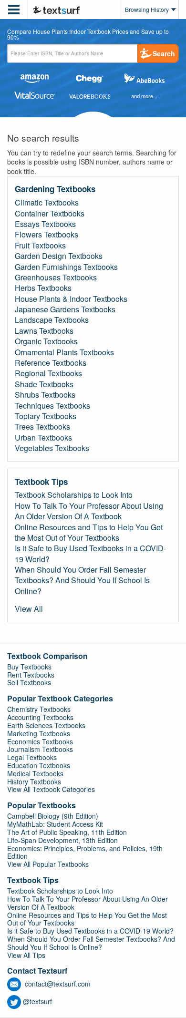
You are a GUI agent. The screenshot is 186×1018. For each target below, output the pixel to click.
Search (164, 53)
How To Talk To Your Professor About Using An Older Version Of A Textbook (89, 511)
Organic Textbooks (46, 341)
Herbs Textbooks (43, 288)
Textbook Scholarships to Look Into (74, 495)
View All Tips (26, 955)
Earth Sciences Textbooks (46, 725)
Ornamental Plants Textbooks (64, 352)
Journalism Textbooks (40, 749)
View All (29, 609)
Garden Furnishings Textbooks (66, 267)
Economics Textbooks (40, 741)
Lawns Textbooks (44, 331)
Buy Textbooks (29, 666)
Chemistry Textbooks (39, 709)
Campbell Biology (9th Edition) (52, 816)
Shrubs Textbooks (45, 395)
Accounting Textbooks (40, 717)
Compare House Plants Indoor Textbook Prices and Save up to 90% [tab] (88, 35)
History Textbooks (34, 781)
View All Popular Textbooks (48, 864)
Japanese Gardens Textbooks (65, 309)
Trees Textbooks (42, 427)
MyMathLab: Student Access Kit (55, 824)
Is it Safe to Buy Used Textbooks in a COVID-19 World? (90, 553)
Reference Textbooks (50, 363)
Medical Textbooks (35, 773)
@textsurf (37, 1001)
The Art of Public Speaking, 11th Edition (67, 832)
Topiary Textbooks (45, 416)
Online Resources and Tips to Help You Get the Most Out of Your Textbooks (89, 532)
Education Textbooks (38, 765)
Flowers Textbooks (46, 234)
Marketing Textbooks (38, 733)
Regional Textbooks (48, 373)
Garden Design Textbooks (59, 256)
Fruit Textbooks (40, 245)
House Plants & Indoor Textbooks (71, 299)
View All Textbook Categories (51, 789)
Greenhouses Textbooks (56, 277)
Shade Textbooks (44, 384)
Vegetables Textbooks (52, 448)
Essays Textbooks (45, 224)
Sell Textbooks (29, 682)
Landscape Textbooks (52, 320)
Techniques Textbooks (52, 406)
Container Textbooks (49, 213)
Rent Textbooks (30, 674)
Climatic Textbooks (47, 202)
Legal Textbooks (32, 757)
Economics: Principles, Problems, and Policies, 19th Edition (85, 852)
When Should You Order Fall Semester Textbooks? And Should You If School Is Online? (82, 580)
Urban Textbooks (43, 437)
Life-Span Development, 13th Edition (62, 840)
